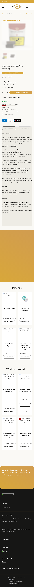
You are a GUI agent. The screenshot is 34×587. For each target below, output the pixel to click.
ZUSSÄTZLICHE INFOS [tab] (25, 129)
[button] (3, 6)
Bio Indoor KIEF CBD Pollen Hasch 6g (9, 390)
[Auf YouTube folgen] (18, 543)
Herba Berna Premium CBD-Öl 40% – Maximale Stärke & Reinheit (25, 347)
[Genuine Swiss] (17, 6)
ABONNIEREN (17, 485)
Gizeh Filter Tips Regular (9, 345)
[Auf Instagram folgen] (5, 543)
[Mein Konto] (27, 7)
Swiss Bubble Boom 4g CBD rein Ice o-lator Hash (9, 435)
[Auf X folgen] (11, 543)
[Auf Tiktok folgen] (8, 543)
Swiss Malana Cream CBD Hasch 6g (25, 434)
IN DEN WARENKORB (22, 92)
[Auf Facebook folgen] (2, 543)
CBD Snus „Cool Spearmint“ (25, 309)
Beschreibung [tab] (8, 128)
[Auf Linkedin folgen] (14, 543)
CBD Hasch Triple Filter (9, 308)
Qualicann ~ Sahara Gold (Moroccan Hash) (25, 390)
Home (5, 13)
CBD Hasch (11, 13)
